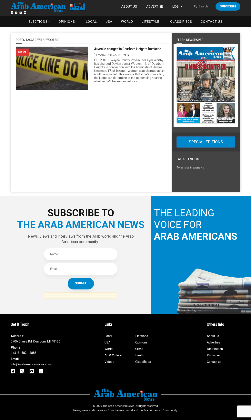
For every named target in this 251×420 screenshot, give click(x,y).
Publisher (213, 355)
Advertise (154, 6)
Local (91, 21)
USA (108, 21)
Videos (109, 362)
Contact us (211, 21)
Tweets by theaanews (190, 167)
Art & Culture (113, 355)
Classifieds (181, 21)
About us (129, 6)
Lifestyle (150, 21)
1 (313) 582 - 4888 (23, 353)
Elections (38, 21)
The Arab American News (118, 405)
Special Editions (206, 142)
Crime (139, 349)
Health (139, 355)
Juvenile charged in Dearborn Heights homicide (127, 49)
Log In (177, 6)
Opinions (66, 21)
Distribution (215, 349)
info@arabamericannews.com (31, 364)
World (127, 21)
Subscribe (228, 6)
